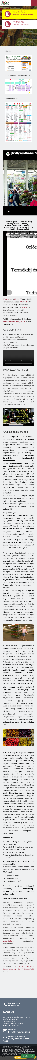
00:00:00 (6, 299)
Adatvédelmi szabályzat (21, 1057)
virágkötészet (13, 941)
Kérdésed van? (28, 1056)
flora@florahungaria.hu (15, 1023)
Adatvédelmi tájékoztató (11, 1025)
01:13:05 (25, 307)
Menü (34, 3)
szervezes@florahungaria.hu (14, 322)
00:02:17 (17, 299)
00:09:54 (23, 302)
